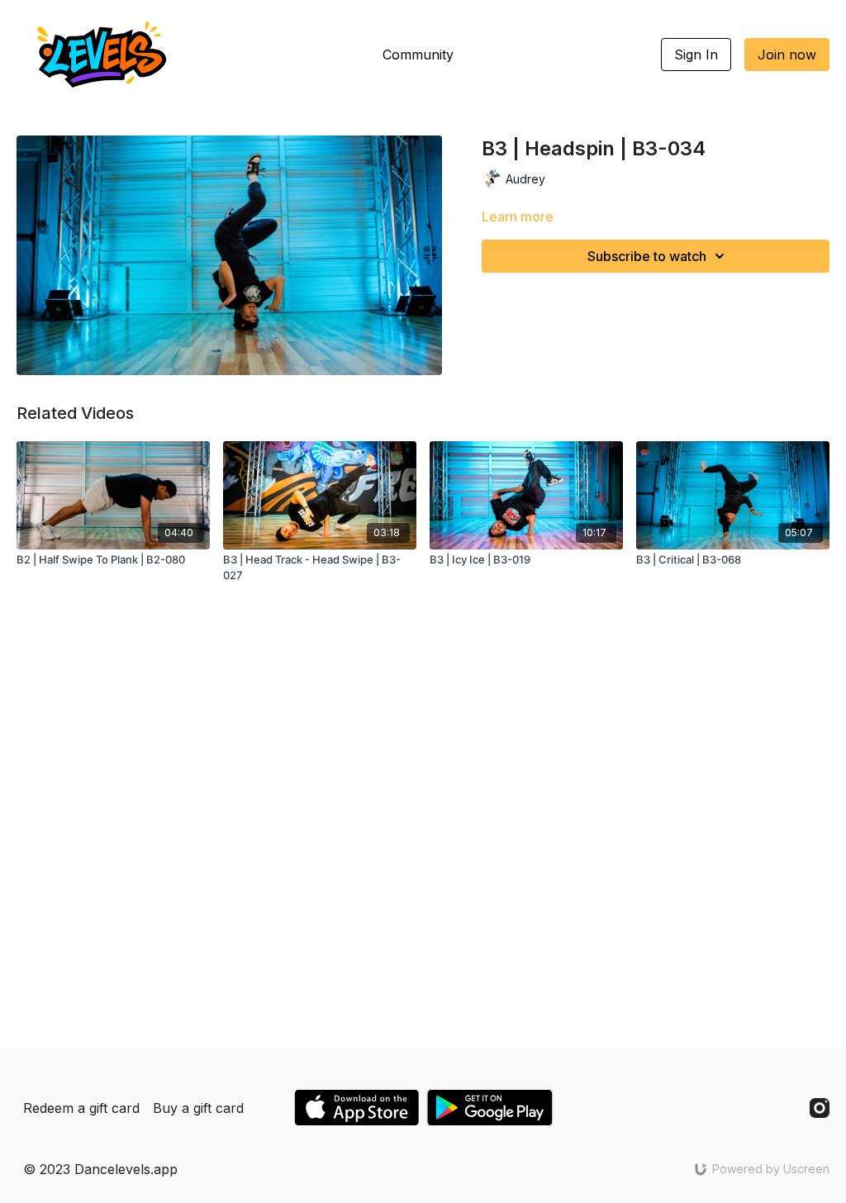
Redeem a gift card (81, 1108)
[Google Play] (490, 1107)
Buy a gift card (198, 1108)
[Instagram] (819, 1108)
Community (418, 54)
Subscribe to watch (646, 256)
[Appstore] (356, 1107)
